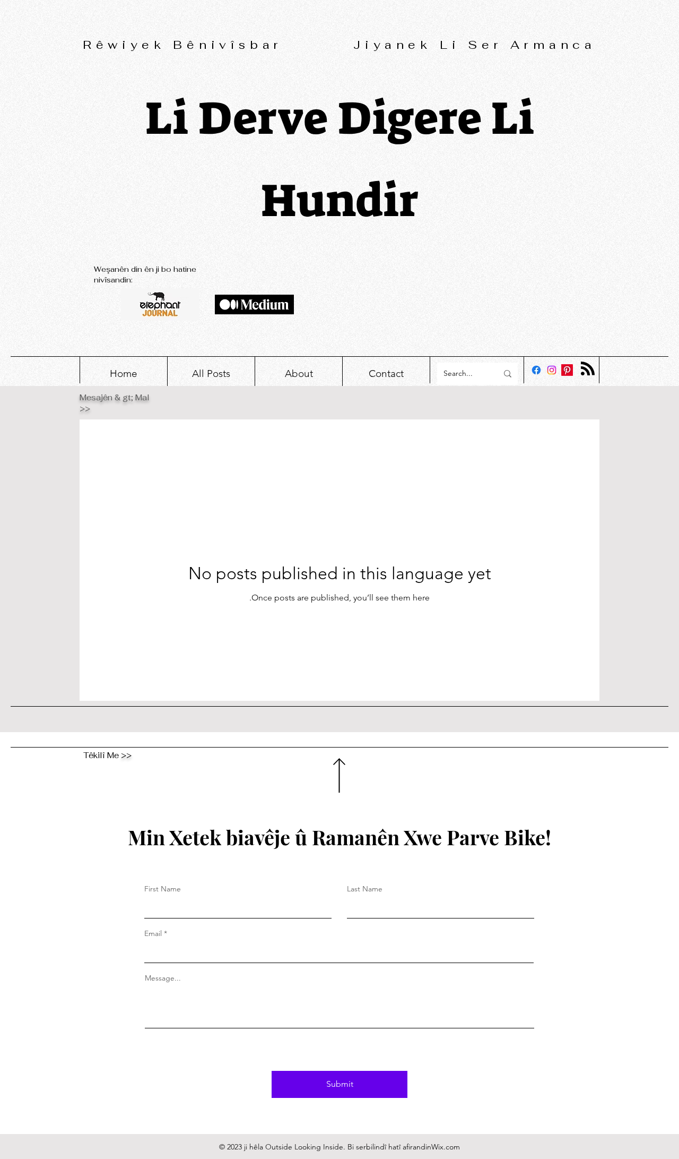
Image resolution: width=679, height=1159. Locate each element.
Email (153, 933)
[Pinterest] (567, 370)
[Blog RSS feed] (588, 369)
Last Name (364, 888)
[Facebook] (536, 370)
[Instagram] (552, 370)
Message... (163, 978)
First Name (162, 888)
